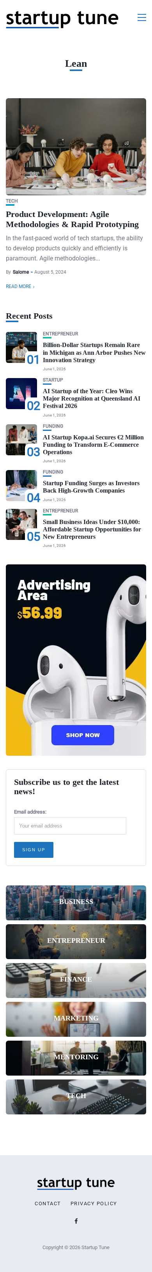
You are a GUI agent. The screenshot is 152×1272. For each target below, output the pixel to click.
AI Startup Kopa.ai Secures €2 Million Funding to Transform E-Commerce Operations (93, 444)
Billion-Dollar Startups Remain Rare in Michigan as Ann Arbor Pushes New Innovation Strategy (94, 352)
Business (76, 902)
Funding (53, 426)
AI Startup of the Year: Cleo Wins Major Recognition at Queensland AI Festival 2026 (91, 398)
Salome (21, 272)
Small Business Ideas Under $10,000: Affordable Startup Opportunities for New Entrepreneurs (92, 529)
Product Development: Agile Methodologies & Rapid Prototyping (72, 219)
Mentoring (76, 1057)
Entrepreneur (60, 334)
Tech (12, 201)
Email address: (30, 812)
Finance (76, 979)
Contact (48, 1203)
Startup (53, 380)
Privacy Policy (94, 1203)
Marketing (76, 1018)
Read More (18, 286)
